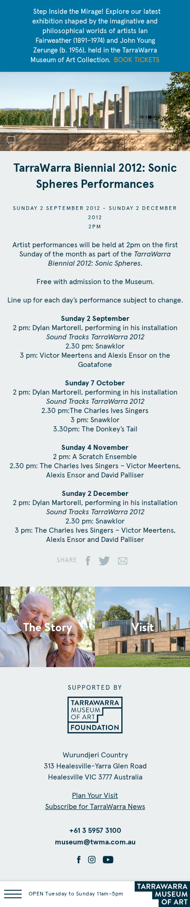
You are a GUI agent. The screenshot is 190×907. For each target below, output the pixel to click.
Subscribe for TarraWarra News (95, 806)
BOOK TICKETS (137, 60)
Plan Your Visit (95, 795)
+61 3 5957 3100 (95, 830)
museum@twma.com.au (95, 842)
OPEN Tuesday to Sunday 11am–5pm (76, 894)
